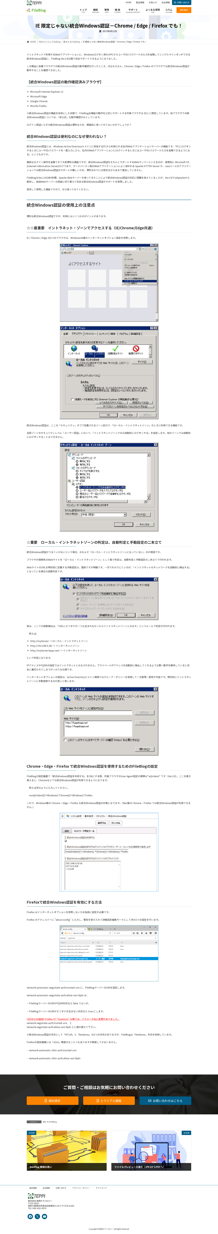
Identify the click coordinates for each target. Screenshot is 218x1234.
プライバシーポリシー (81, 1188)
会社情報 (46, 1188)
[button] (183, 10)
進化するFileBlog (50, 1121)
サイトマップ (101, 1188)
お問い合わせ (183, 2)
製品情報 (33, 1188)
